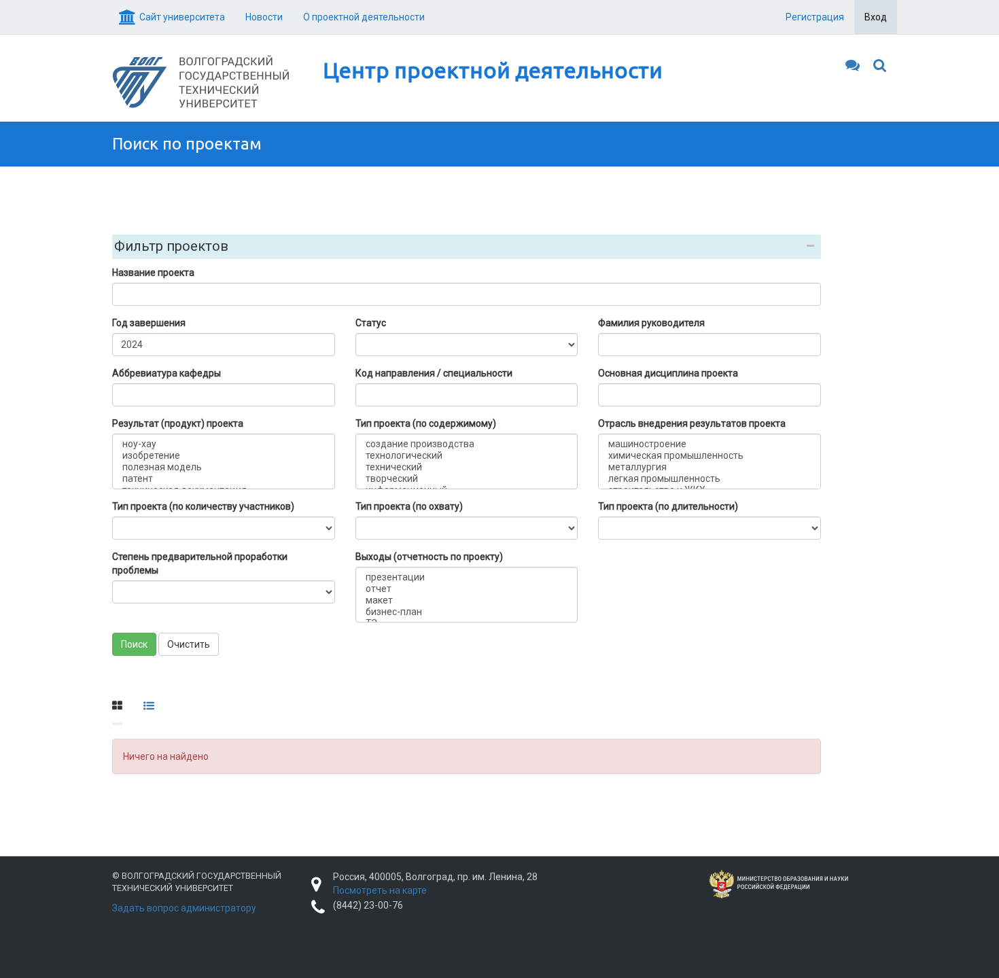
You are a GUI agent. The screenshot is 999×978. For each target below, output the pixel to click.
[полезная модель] (223, 467)
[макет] (466, 600)
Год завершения (149, 322)
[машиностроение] (709, 444)
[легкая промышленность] (709, 479)
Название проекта (153, 272)
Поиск (134, 644)
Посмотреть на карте (380, 890)
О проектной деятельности (364, 17)
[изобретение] (223, 455)
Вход (875, 17)
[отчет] (466, 589)
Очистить (188, 644)
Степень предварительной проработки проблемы (199, 563)
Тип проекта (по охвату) (409, 506)
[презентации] (466, 577)
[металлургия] (709, 467)
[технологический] (466, 455)
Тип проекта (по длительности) (668, 506)
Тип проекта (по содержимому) (425, 423)
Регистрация (815, 17)
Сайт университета (182, 17)
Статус (370, 322)
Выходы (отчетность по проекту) (429, 556)
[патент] (223, 479)
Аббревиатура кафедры (166, 373)
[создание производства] (466, 444)
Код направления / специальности (433, 373)
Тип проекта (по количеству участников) (203, 506)
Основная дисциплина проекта (668, 373)
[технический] (466, 467)
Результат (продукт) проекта (177, 423)
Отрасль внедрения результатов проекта (692, 423)
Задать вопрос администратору (184, 908)
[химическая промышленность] (709, 455)
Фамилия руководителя (651, 322)
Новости (264, 17)
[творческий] (466, 479)
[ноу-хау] (223, 444)
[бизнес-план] (466, 612)
